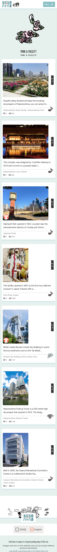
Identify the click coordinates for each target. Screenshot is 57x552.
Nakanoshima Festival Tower (15, 418)
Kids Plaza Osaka (10, 295)
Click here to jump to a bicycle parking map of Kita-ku (28, 542)
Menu (47, 4)
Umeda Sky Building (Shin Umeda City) (20, 357)
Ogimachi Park (9, 233)
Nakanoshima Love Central (15, 172)
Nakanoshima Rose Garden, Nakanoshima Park (23, 110)
